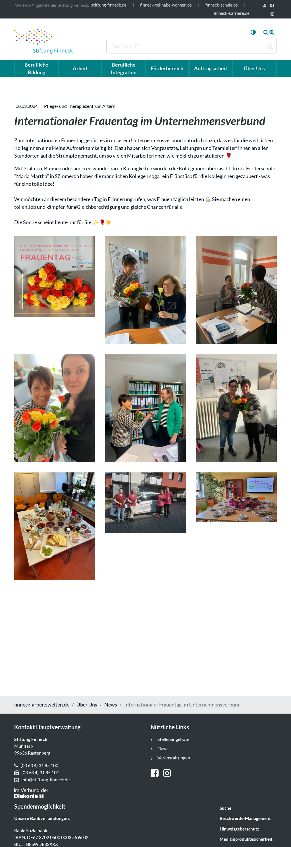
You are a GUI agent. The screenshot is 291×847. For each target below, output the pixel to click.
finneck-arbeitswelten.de (41, 704)
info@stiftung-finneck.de (45, 779)
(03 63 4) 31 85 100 (39, 765)
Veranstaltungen (173, 757)
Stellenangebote (173, 739)
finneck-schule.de (221, 5)
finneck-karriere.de (232, 13)
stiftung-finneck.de (108, 5)
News (110, 704)
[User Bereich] (265, 6)
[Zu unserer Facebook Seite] (273, 6)
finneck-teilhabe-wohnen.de (166, 5)
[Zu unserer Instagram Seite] (273, 14)
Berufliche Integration (123, 68)
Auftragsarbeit (210, 68)
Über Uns (86, 704)
